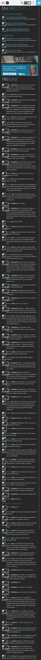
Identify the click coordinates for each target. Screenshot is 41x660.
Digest (28, 8)
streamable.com (11, 540)
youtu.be (9, 241)
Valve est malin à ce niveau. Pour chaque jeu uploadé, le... (21, 19)
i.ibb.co (20, 196)
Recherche (22, 3)
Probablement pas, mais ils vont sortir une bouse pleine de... (21, 24)
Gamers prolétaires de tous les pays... (17, 44)
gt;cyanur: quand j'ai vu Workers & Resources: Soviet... (20, 46)
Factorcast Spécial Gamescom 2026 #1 (17, 29)
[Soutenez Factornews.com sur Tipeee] (19, 75)
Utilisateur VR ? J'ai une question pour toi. (18, 38)
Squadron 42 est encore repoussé (16, 23)
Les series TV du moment (13, 50)
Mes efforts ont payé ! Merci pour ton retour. (18, 30)
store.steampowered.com (15, 441)
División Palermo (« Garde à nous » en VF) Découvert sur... (21, 52)
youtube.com (10, 281)
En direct (11, 8)
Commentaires (12, 14)
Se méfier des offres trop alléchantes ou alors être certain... (21, 40)
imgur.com (32, 494)
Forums (7, 35)
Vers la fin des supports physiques (16, 17)
